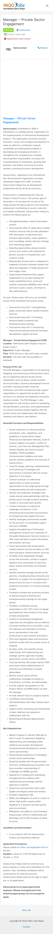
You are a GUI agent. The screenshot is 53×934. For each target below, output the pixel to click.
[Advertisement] (26, 89)
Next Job (26, 910)
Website (44, 48)
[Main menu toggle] (47, 6)
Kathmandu (24, 30)
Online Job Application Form (33, 847)
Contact (26, 927)
